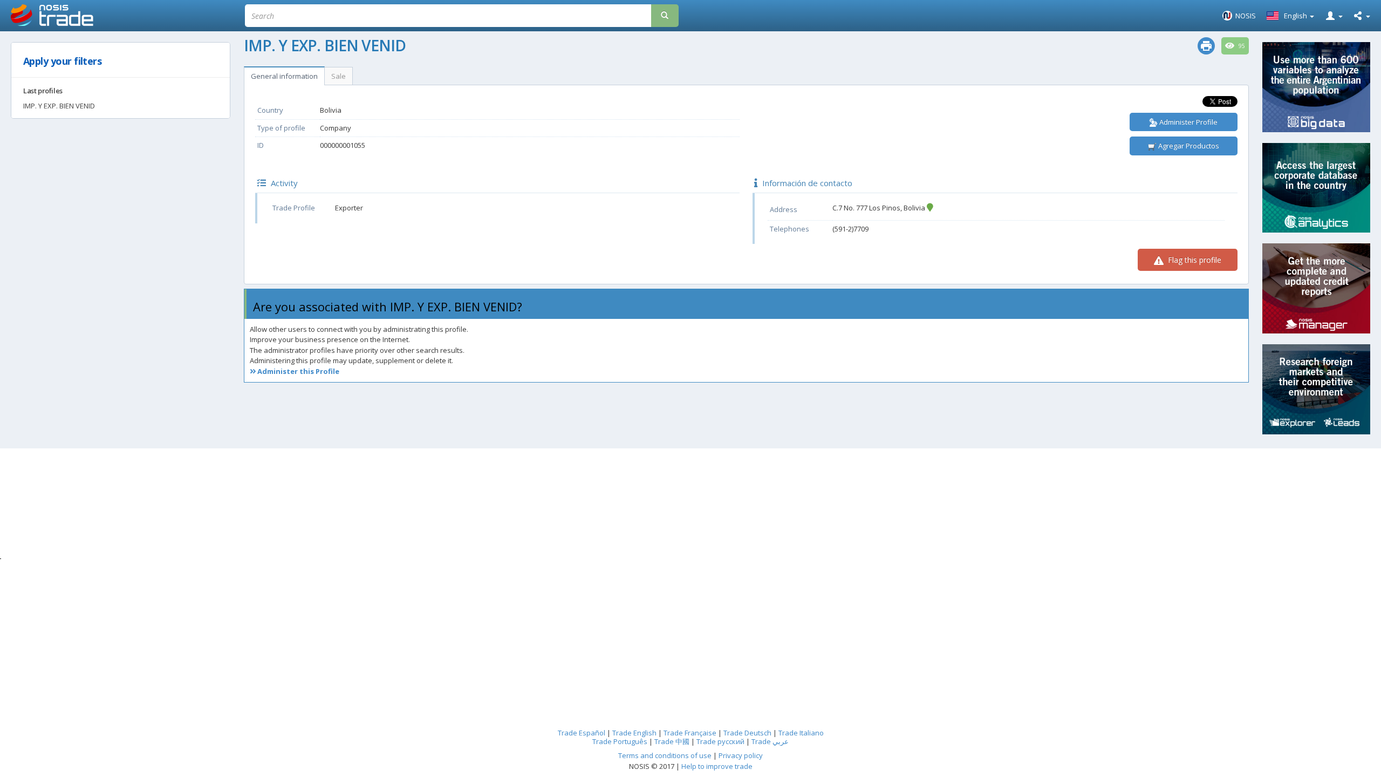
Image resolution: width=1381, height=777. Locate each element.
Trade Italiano (801, 733)
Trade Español (581, 733)
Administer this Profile (297, 371)
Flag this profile (1193, 260)
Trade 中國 (671, 741)
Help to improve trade (717, 766)
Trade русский (720, 741)
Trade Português (619, 741)
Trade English (634, 733)
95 (1241, 46)
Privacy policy (741, 755)
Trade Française (690, 733)
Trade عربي (770, 741)
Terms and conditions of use (665, 755)
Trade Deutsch (747, 733)
